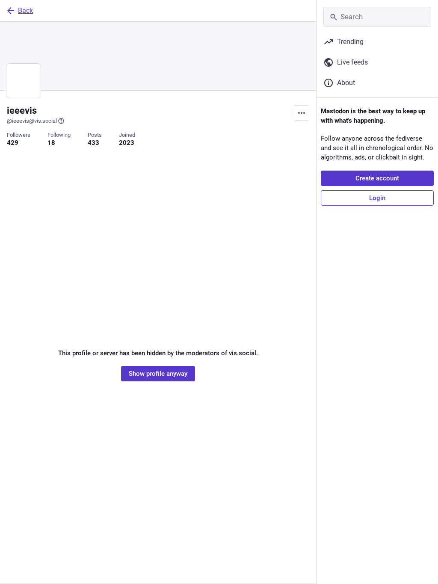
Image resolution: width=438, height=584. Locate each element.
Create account (377, 178)
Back (25, 10)
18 (51, 143)
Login (377, 198)
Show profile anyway (158, 374)
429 (12, 143)
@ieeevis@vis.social (32, 121)
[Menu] (301, 113)
